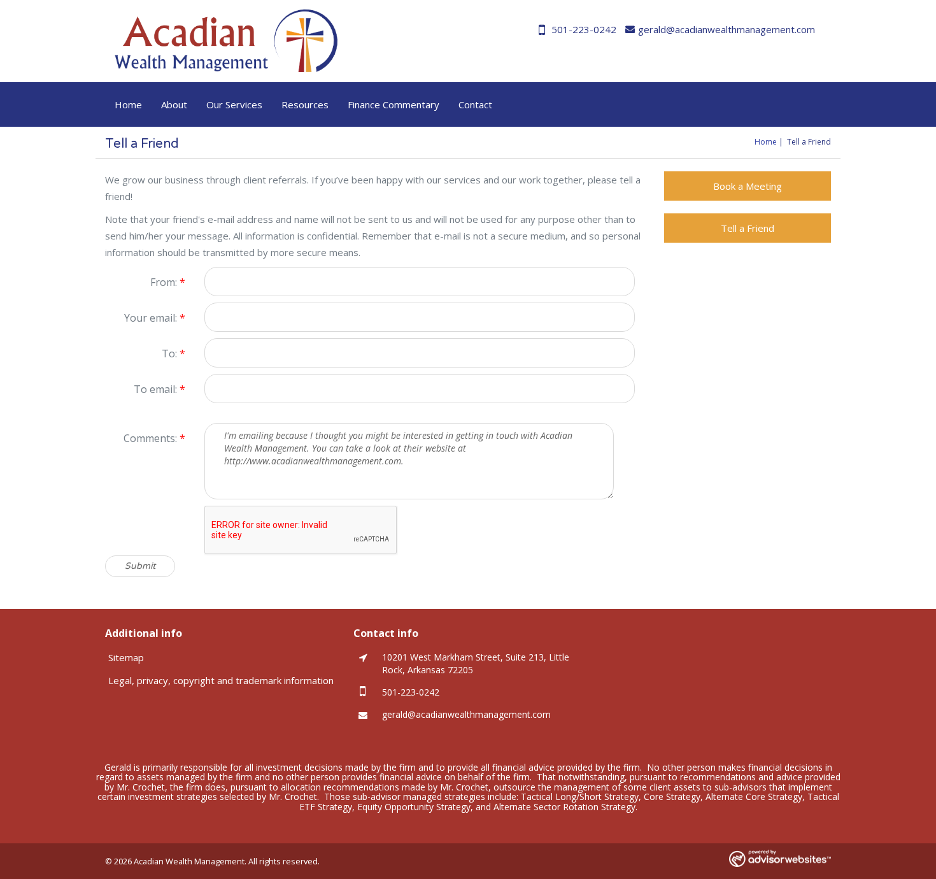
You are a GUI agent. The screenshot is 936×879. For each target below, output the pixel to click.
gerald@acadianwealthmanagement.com (726, 29)
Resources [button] (305, 104)
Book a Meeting (747, 186)
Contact (475, 104)
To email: (159, 389)
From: (167, 282)
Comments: (154, 438)
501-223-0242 (583, 29)
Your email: (154, 318)
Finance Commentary (393, 104)
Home (128, 104)
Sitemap (126, 657)
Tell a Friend (747, 228)
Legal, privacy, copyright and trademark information (221, 680)
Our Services (234, 104)
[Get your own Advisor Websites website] (780, 858)
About (174, 104)
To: (173, 354)
